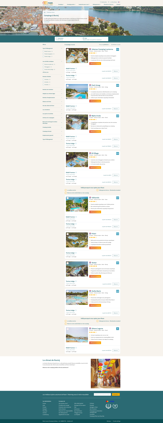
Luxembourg (46, 414)
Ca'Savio (92, 403)
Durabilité (92, 414)
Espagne (45, 409)
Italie (44, 405)
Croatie (44, 407)
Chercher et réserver (108, 4)
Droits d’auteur (62, 409)
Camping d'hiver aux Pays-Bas (97, 416)
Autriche (45, 412)
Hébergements (96, 4)
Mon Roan (114, 2)
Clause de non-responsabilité (66, 410)
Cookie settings (116, 421)
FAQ (75, 407)
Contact (118, 4)
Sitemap (109, 421)
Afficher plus (45, 72)
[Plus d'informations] (76, 68)
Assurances (77, 409)
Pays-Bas (45, 410)
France (44, 403)
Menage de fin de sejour (80, 405)
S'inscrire (115, 394)
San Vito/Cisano (78, 410)
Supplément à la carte (64, 414)
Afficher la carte (116, 44)
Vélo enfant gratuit (78, 403)
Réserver (116, 71)
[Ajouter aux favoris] (68, 50)
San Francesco (93, 409)
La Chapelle (77, 414)
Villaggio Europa (78, 412)
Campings (60, 4)
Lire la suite (46, 21)
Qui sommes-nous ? (63, 403)
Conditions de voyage (64, 405)
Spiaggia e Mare (94, 407)
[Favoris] (108, 2)
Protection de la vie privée (65, 407)
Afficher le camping (95, 63)
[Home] (44, 12)
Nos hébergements (63, 412)
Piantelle (92, 405)
